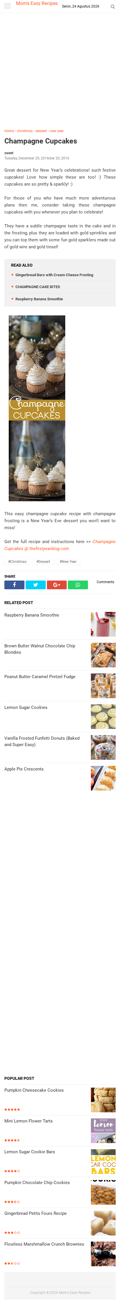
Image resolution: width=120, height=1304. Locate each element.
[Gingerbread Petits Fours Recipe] (103, 1224)
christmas (25, 131)
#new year (68, 562)
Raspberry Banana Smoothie (39, 299)
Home (9, 131)
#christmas (17, 562)
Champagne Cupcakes (40, 141)
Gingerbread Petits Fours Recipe (35, 1213)
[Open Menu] (7, 6)
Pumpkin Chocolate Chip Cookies (37, 1182)
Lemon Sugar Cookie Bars (29, 1151)
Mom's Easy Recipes (37, 3)
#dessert (43, 562)
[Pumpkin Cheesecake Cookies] (103, 1100)
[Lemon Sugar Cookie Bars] (103, 1162)
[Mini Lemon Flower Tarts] (103, 1131)
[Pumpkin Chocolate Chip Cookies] (103, 1193)
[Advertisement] (60, 72)
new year (57, 131)
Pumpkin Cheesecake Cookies (34, 1090)
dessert (41, 131)
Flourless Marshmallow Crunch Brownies (44, 1244)
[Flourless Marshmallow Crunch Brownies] (103, 1254)
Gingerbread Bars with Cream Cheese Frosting (54, 275)
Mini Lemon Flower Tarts (28, 1121)
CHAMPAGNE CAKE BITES (37, 287)
